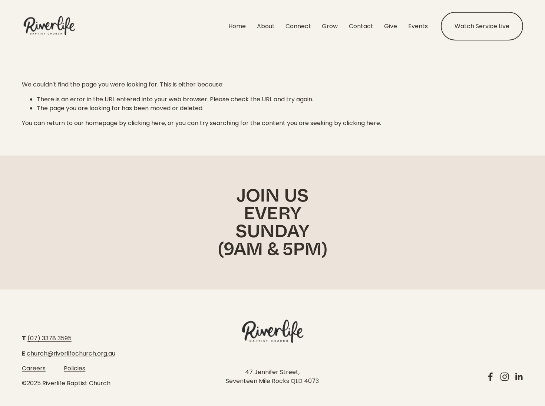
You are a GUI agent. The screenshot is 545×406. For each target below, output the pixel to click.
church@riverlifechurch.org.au (71, 353)
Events (418, 26)
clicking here (146, 123)
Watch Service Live (482, 26)
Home (237, 26)
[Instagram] (504, 376)
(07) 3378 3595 (49, 338)
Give (390, 26)
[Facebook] (490, 376)
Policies (74, 368)
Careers (34, 368)
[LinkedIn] (518, 376)
